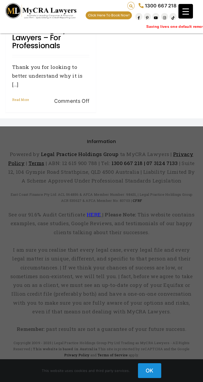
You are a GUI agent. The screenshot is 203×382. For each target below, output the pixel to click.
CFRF (137, 200)
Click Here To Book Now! (109, 15)
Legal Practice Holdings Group (80, 154)
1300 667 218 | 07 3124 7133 (145, 163)
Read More (20, 99)
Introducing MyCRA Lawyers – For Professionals (47, 38)
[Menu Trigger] (185, 11)
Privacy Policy (77, 355)
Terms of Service (113, 355)
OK (150, 370)
